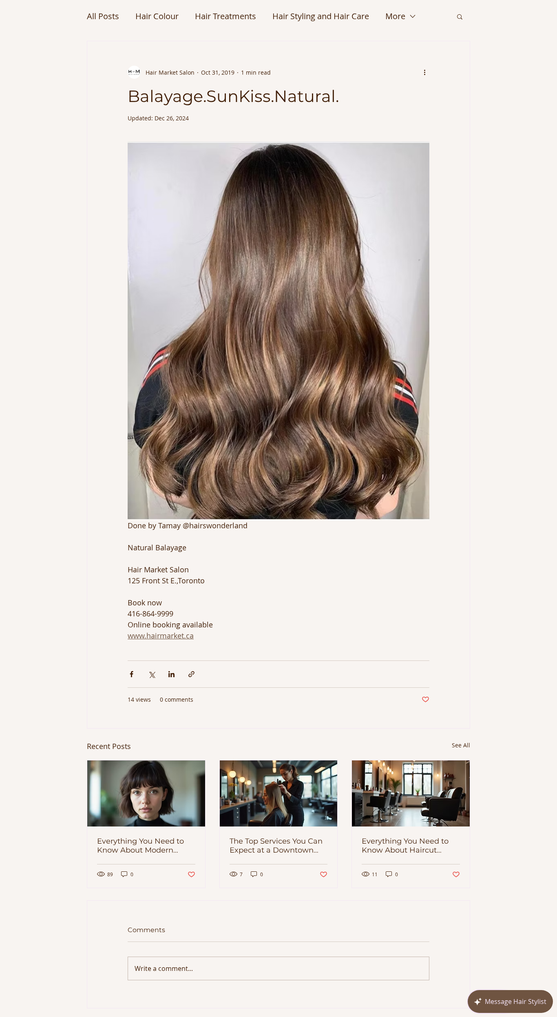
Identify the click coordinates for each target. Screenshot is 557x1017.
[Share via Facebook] (131, 674)
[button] (460, 16)
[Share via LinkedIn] (171, 674)
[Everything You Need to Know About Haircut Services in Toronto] (411, 793)
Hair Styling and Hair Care (320, 16)
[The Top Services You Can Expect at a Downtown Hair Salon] (279, 793)
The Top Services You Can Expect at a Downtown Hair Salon (276, 846)
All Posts (103, 16)
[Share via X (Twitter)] (151, 674)
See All (461, 745)
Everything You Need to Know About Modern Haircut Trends (140, 846)
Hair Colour (157, 16)
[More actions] (424, 72)
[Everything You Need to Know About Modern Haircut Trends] (146, 793)
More (395, 16)
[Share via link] (191, 674)
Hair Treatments (225, 16)
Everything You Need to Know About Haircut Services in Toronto (405, 846)
